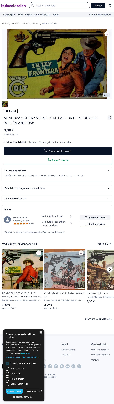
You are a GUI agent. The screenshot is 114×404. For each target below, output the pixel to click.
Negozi (28, 14)
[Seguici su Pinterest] (62, 366)
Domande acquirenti (100, 355)
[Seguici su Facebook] (50, 366)
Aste (20, 14)
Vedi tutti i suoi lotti (52, 216)
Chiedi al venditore (96, 224)
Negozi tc (66, 355)
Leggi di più (25, 353)
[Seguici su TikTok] (73, 366)
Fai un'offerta (60, 160)
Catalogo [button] (8, 14)
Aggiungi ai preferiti (97, 217)
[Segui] (106, 33)
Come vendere (68, 350)
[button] (57, 170)
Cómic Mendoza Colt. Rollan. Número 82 (64, 295)
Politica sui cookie (48, 377)
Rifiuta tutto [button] (33, 391)
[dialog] (23, 365)
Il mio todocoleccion (100, 14)
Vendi (55, 14)
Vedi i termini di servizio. (53, 232)
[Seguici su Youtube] (67, 366)
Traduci (12, 111)
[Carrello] (110, 5)
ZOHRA (8, 209)
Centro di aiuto (99, 344)
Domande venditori (100, 350)
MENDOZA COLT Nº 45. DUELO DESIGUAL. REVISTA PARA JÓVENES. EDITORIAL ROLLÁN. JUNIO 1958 (21, 295)
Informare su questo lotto (98, 318)
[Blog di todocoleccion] (79, 366)
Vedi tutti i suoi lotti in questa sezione (53, 223)
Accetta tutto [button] (14, 391)
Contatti (95, 360)
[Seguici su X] (56, 366)
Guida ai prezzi (42, 14)
